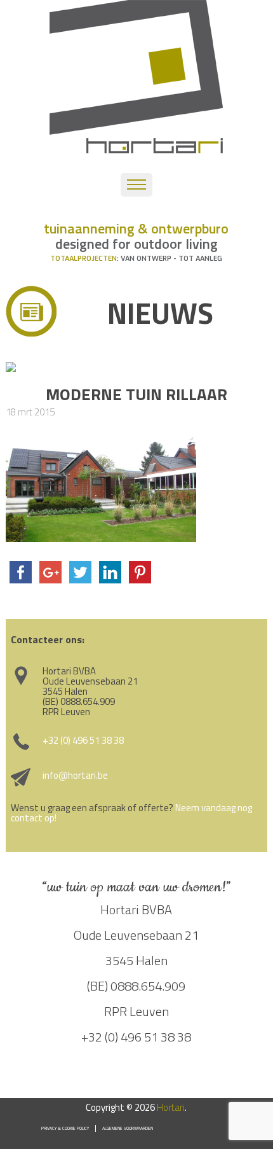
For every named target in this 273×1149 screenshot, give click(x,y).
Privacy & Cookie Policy (65, 1128)
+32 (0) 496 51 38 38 (83, 740)
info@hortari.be (75, 775)
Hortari (171, 1107)
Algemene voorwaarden (127, 1128)
